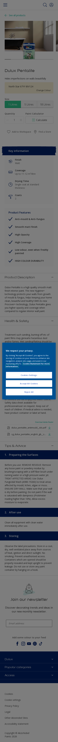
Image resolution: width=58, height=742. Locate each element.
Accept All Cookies (29, 383)
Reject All (29, 392)
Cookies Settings (29, 375)
